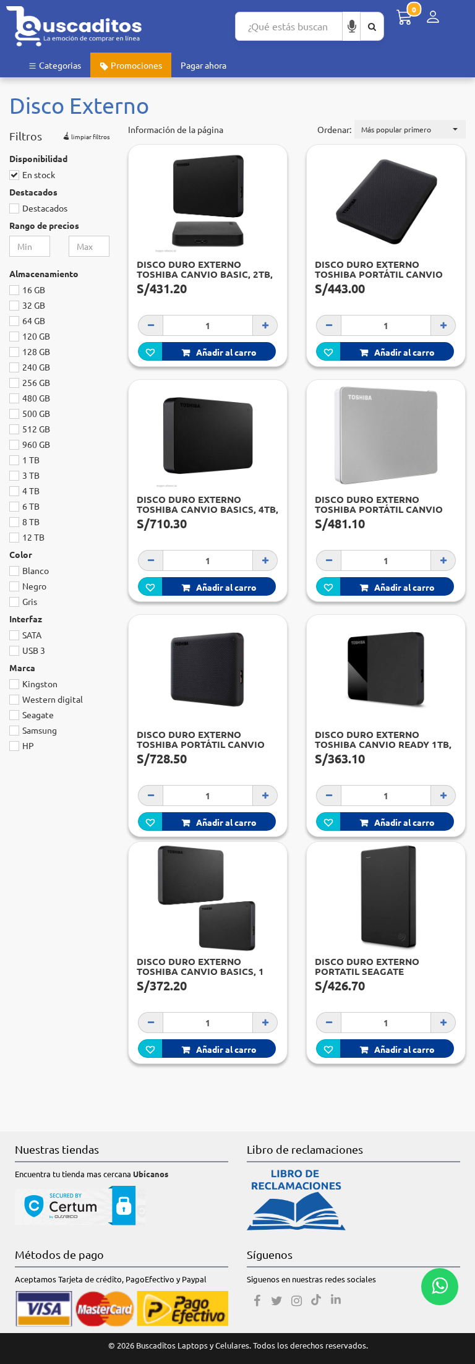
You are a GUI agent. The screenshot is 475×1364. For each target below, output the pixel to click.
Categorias (59, 65)
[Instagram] (296, 1301)
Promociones (135, 65)
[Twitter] (276, 1301)
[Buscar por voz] (352, 26)
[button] (410, 129)
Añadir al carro (226, 352)
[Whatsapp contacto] (439, 1286)
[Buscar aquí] (372, 26)
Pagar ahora (203, 65)
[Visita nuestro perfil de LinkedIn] (336, 1301)
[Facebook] (257, 1301)
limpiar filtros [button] (89, 136)
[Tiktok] (316, 1301)
